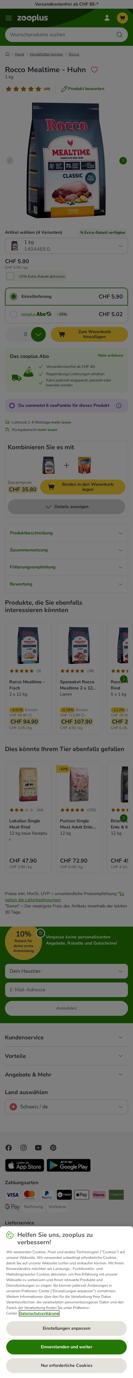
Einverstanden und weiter (66, 1347)
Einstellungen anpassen (66, 1328)
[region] (66, 1302)
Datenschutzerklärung (39, 1313)
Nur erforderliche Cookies (66, 1365)
